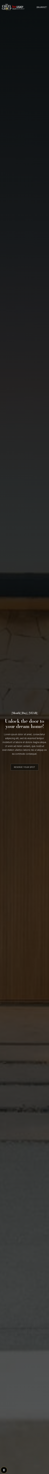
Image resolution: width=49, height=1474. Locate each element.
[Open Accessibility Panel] (4, 1470)
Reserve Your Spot (24, 767)
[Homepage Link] (13, 7)
